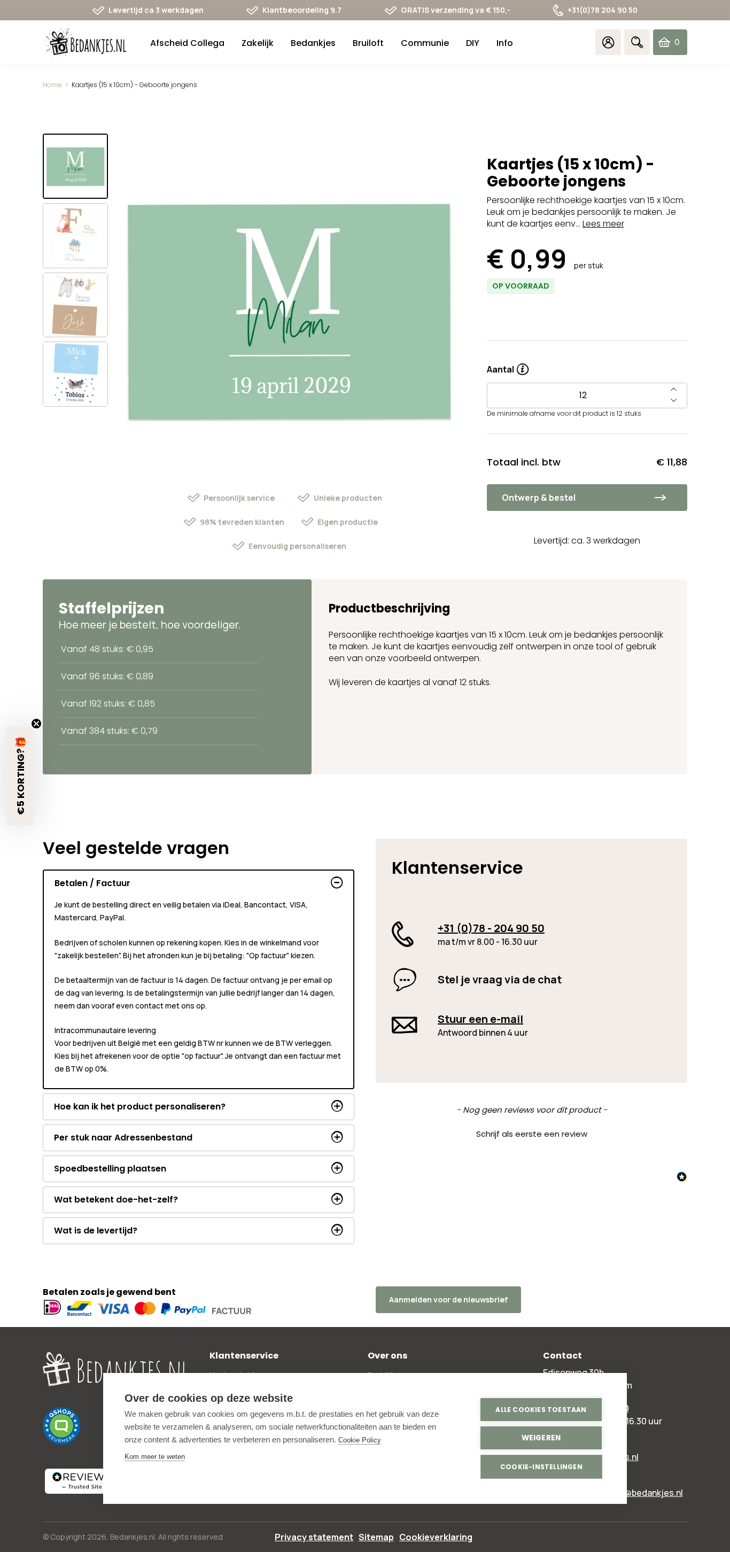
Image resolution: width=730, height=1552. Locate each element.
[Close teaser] (36, 723)
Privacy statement (314, 1537)
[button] (531, 1132)
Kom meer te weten (155, 1457)
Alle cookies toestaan (540, 1409)
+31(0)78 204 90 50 (603, 10)
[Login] (608, 42)
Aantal (508, 365)
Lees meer (603, 224)
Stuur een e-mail (480, 1019)
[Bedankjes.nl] (85, 42)
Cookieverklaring (435, 1537)
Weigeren (541, 1438)
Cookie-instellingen (541, 1466)
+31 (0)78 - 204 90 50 (491, 928)
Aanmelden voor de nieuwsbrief (448, 1299)
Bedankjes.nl (132, 1537)
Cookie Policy (359, 1440)
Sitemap (376, 1537)
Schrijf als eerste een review (531, 1133)
